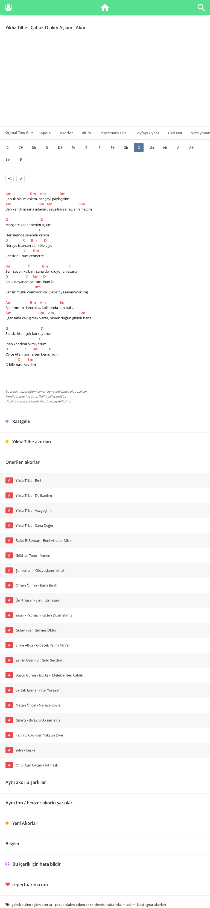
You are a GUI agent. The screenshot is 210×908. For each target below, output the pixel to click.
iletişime (46, 401)
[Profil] (8, 8)
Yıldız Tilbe (16, 28)
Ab (165, 147)
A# (191, 147)
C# (21, 147)
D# (60, 147)
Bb (7, 159)
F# (113, 147)
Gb (126, 147)
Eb (73, 147)
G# (152, 147)
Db (34, 147)
